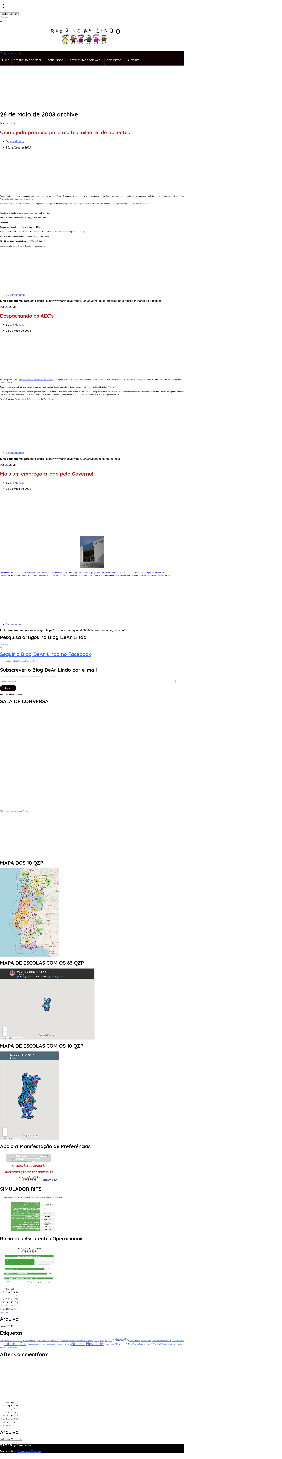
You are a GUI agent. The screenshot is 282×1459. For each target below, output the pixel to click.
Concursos (44, 1340)
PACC (149, 1344)
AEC (2, 1341)
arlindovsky (17, 141)
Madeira (35, 1344)
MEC (40, 1344)
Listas (29, 1344)
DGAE (102, 1341)
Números (120, 1344)
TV (1, 1347)
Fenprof (164, 1341)
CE (38, 1341)
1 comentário (14, 624)
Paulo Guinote (160, 1344)
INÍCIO (5, 60)
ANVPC (14, 1341)
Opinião (143, 1344)
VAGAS (6, 1347)
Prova (178, 1344)
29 (9, 1309)
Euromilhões (146, 1341)
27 (4, 1309)
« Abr (2, 1312)
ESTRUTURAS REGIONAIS (85, 60)
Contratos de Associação (84, 1341)
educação (121, 1340)
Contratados (54, 1341)
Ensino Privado (134, 1341)
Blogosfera (31, 1340)
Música (68, 1344)
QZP (182, 1344)
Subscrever (8, 688)
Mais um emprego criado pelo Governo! (46, 474)
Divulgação (108, 1341)
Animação (7, 1341)
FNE (169, 1340)
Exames (158, 1341)
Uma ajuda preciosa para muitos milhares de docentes (65, 132)
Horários (180, 1341)
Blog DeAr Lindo (10, 53)
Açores (19, 1341)
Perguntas (171, 1344)
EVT (153, 1341)
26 (1, 1309)
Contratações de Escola (68, 1341)
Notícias (78, 1343)
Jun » (8, 1312)
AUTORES (134, 60)
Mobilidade (47, 1344)
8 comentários (15, 452)
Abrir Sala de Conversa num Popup (14, 811)
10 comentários (15, 294)
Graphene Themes (29, 1451)
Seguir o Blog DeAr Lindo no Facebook (45, 654)
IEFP (2, 1344)
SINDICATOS (114, 60)
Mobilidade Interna (57, 1344)
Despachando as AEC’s (27, 316)
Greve (174, 1341)
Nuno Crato (109, 1344)
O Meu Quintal (133, 1344)
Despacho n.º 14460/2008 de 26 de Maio (36, 379)
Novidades (95, 1343)
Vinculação (13, 1347)
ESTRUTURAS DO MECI (27, 60)
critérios (96, 1341)
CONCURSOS (55, 60)
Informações (15, 1343)
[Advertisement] (88, 86)
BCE (25, 1340)
